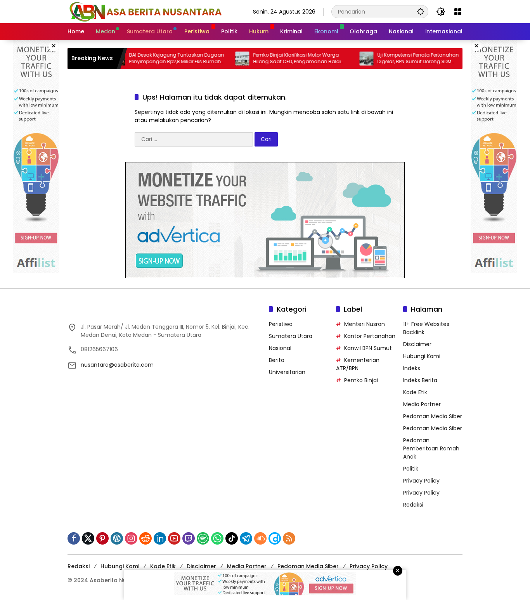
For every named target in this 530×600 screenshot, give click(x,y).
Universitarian (287, 372)
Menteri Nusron (364, 324)
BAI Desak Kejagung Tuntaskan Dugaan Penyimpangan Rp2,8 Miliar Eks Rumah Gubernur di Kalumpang (159, 58)
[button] (420, 11)
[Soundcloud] (260, 538)
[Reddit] (145, 538)
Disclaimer (417, 344)
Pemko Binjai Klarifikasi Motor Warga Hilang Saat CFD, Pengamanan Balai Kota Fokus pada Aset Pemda (280, 58)
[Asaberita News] (145, 11)
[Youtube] (174, 538)
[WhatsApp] (217, 538)
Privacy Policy (421, 480)
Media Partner (422, 404)
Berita (276, 360)
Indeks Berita (420, 380)
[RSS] (289, 538)
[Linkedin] (160, 538)
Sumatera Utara (290, 336)
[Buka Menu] (457, 11)
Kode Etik (415, 392)
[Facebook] (74, 538)
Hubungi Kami (421, 356)
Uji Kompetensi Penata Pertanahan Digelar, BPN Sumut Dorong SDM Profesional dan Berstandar (401, 58)
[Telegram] (246, 538)
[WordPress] (117, 538)
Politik (410, 468)
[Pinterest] (102, 538)
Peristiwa (281, 324)
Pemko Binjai (361, 380)
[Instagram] (131, 538)
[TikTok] (231, 538)
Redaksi (413, 505)
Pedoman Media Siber (432, 416)
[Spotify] (203, 538)
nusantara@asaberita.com (117, 365)
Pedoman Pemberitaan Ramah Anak (431, 448)
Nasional (280, 348)
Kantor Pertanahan (369, 336)
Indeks (411, 368)
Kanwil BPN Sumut (368, 348)
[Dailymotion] (274, 538)
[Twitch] (188, 538)
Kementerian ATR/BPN (357, 364)
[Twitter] (88, 538)
